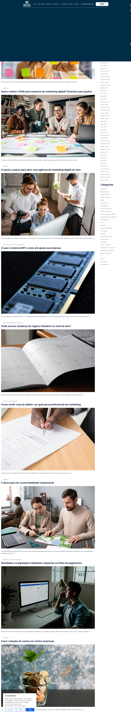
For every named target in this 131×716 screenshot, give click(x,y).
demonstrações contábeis (108, 214)
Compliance (6, 322)
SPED (102, 259)
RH (101, 256)
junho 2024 (104, 124)
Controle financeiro (106, 208)
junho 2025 (104, 93)
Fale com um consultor (87, 4)
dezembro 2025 (105, 76)
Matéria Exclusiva (106, 245)
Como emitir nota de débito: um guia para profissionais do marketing (41, 404)
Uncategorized (105, 264)
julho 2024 (104, 121)
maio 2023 (104, 160)
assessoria (104, 189)
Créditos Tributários (106, 211)
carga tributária (105, 194)
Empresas (6, 88)
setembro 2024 (105, 115)
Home (34, 4)
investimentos (104, 239)
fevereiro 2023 (105, 169)
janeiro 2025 (104, 104)
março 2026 (104, 68)
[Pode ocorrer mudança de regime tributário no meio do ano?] (48, 360)
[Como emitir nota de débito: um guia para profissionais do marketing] (48, 439)
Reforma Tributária (106, 253)
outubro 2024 (104, 113)
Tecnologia (21, 244)
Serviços (48, 4)
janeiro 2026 (104, 74)
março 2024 (104, 132)
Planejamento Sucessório (108, 247)
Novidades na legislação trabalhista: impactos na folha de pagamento (41, 563)
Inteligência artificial (106, 236)
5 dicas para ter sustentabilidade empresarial (27, 482)
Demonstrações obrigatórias (109, 217)
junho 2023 (104, 157)
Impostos (19, 322)
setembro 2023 (105, 149)
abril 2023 (103, 163)
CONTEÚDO (55, 4)
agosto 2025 (104, 88)
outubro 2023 (104, 146)
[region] (19, 703)
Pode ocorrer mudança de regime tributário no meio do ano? (36, 326)
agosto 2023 (104, 152)
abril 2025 (103, 99)
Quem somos (41, 4)
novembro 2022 (105, 177)
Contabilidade (7, 401)
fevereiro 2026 (105, 71)
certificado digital (106, 197)
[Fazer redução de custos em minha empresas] (48, 675)
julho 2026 (104, 65)
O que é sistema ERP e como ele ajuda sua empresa (31, 247)
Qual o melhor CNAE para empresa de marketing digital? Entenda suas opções (46, 91)
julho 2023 (104, 155)
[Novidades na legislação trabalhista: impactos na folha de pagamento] (48, 597)
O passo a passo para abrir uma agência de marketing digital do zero (41, 169)
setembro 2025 (105, 85)
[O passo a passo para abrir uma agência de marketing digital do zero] (48, 204)
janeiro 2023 (104, 171)
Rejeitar (21, 709)
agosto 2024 (104, 118)
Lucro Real (104, 242)
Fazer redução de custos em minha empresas (27, 641)
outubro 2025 (104, 82)
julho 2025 (104, 90)
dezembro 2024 (105, 107)
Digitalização (7, 244)
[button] (56, 4)
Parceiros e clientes (67, 4)
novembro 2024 (105, 110)
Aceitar (30, 709)
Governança (104, 231)
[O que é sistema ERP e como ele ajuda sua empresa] (48, 282)
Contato (76, 4)
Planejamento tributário (107, 250)
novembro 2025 (105, 79)
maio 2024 (104, 127)
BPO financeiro (105, 192)
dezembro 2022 (105, 174)
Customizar (10, 709)
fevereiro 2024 (105, 135)
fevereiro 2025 (105, 102)
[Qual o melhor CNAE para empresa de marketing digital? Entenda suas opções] (48, 126)
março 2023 (104, 166)
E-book (103, 222)
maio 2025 (104, 96)
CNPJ (102, 200)
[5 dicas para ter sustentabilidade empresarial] (48, 517)
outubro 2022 (104, 180)
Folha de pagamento (15, 559)
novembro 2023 (105, 143)
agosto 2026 (104, 62)
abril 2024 (103, 129)
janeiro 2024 (104, 138)
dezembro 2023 (105, 141)
